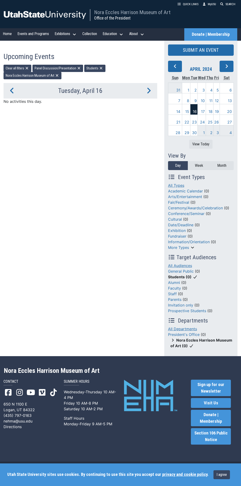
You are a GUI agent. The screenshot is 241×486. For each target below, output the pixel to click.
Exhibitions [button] (62, 34)
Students (92, 68)
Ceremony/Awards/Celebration (195, 208)
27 (229, 122)
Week (199, 165)
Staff (172, 293)
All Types (176, 185)
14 (178, 111)
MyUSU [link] (212, 4)
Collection (89, 34)
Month (221, 165)
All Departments (182, 329)
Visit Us (211, 403)
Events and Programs (33, 34)
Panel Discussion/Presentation (56, 68)
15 (187, 111)
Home (7, 34)
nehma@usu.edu (18, 421)
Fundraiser (177, 236)
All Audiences (180, 265)
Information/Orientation (189, 241)
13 (230, 100)
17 (203, 111)
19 (217, 111)
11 (211, 100)
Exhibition (177, 230)
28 (178, 132)
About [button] (133, 34)
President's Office (184, 334)
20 (229, 111)
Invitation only (180, 305)
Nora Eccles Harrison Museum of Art (132, 12)
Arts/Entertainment (185, 196)
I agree (222, 474)
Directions (13, 426)
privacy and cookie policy (184, 474)
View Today (200, 144)
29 (187, 132)
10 (203, 100)
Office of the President (112, 18)
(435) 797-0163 (18, 415)
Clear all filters (15, 68)
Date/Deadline (180, 225)
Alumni (174, 282)
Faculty (174, 288)
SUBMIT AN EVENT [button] (201, 50)
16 (195, 111)
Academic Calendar (185, 191)
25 (210, 122)
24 (202, 122)
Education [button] (110, 34)
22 (187, 122)
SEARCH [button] (230, 4)
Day (178, 165)
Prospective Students (187, 310)
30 (194, 132)
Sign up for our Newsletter (210, 388)
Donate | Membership (211, 34)
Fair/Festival (178, 202)
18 (211, 111)
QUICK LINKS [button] (190, 4)
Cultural (175, 219)
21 (178, 122)
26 (216, 122)
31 (178, 90)
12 (217, 100)
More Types (178, 247)
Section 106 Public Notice (211, 436)
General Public (181, 271)
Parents (174, 299)
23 (194, 122)
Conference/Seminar (186, 213)
